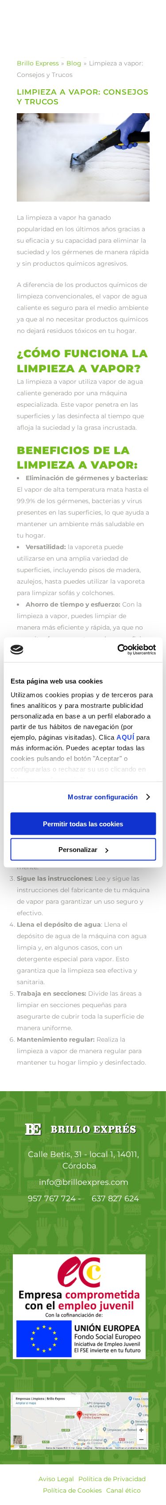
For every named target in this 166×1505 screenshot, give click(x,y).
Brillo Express (38, 63)
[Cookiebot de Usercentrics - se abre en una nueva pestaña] (118, 650)
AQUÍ (126, 737)
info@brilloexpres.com (83, 1182)
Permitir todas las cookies (83, 823)
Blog (73, 63)
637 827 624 (115, 1198)
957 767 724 (52, 1198)
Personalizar (77, 849)
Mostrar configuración (103, 797)
